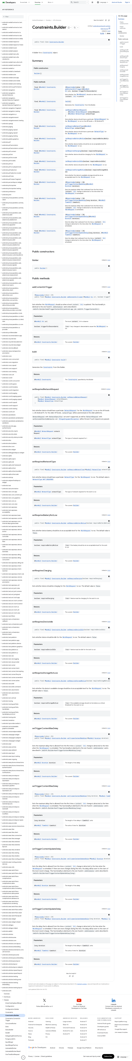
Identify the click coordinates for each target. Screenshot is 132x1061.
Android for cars (68, 1031)
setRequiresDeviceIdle (74, 161)
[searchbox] (13, 16)
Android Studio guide (104, 1023)
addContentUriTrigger (73, 89)
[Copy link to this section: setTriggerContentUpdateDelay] (63, 849)
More (50, 2)
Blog (29, 1037)
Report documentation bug (122, 1025)
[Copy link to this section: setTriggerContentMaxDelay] (60, 728)
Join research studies (121, 1032)
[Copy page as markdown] (75, 27)
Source (30, 1031)
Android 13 (83, 1034)
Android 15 (83, 1028)
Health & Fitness (50, 1028)
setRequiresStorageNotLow (75, 170)
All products (99, 1048)
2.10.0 (108, 389)
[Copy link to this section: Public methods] (51, 279)
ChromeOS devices (69, 1028)
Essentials (23, 2)
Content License (82, 984)
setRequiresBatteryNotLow (75, 138)
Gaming (48, 1021)
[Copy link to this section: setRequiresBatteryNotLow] (59, 515)
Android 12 (83, 1037)
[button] (12, 23)
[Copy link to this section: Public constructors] (56, 252)
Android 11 (83, 1040)
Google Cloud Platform (84, 1048)
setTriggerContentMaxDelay (75, 184)
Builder (37, 73)
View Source (104, 29)
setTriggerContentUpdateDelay (76, 216)
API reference (8, 9)
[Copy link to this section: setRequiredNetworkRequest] (61, 389)
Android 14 (83, 1031)
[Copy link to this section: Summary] (45, 61)
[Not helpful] (108, 20)
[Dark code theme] (109, 40)
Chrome (61, 1048)
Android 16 (83, 1024)
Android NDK (101, 1036)
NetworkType (80, 114)
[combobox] (79, 2)
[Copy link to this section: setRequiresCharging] (53, 571)
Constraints (47, 53)
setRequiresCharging (73, 151)
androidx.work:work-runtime (101, 26)
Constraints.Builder (56, 42)
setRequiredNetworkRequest (76, 110)
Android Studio (117, 2)
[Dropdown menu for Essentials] (29, 2)
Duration (68, 186)
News (30, 1034)
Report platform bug (121, 1021)
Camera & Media (51, 1031)
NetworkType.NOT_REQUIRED (43, 479)
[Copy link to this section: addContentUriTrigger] (54, 287)
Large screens (67, 1021)
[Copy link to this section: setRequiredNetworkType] (58, 462)
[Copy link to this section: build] (38, 352)
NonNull (43, 87)
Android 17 (83, 1021)
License (37, 1056)
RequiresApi (70, 87)
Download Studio (102, 1033)
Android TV (66, 1034)
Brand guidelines (46, 1056)
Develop (37, 2)
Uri (66, 91)
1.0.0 (108, 31)
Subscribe (108, 1056)
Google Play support (121, 1029)
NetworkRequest (81, 112)
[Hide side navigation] (23, 1057)
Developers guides (103, 1026)
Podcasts (31, 1040)
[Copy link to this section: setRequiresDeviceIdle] (55, 622)
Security (30, 1028)
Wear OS (65, 1024)
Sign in (127, 2)
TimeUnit (68, 202)
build (67, 101)
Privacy (48, 1034)
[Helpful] (105, 20)
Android (30, 1021)
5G (47, 1037)
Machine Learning (51, 1024)
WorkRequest (81, 94)
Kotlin (102, 33)
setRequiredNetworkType (75, 126)
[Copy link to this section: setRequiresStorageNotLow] (60, 673)
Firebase (70, 1048)
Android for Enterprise (35, 1024)
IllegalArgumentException (69, 419)
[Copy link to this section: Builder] (40, 260)
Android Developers (37, 20)
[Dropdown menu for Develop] (43, 2)
